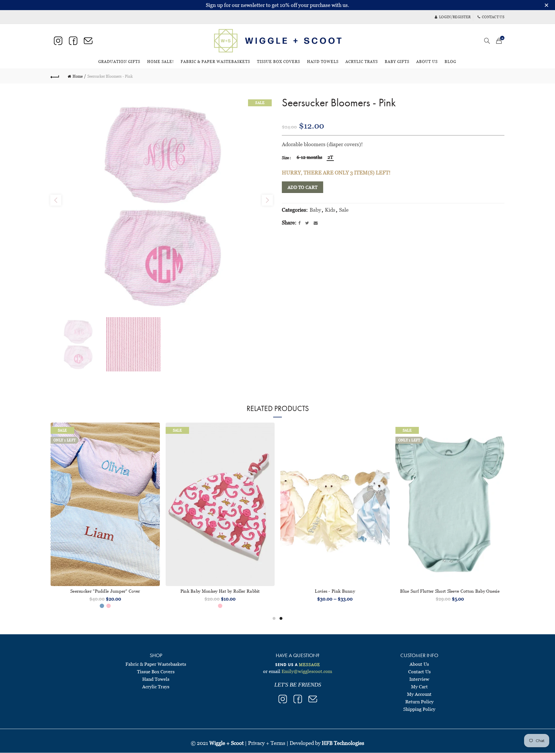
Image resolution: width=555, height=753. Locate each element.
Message (309, 664)
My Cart (419, 686)
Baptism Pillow (220, 591)
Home (78, 76)
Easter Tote (450, 591)
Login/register (455, 17)
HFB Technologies (343, 743)
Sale (344, 210)
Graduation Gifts (119, 61)
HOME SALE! (162, 59)
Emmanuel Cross (105, 591)
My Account (419, 694)
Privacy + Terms (266, 743)
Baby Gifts (397, 61)
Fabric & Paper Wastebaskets (215, 61)
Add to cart (302, 187)
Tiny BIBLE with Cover (335, 591)
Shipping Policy (419, 709)
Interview (419, 679)
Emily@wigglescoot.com (307, 671)
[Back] (55, 76)
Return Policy (419, 701)
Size (285, 157)
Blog (450, 61)
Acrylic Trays (361, 61)
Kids (330, 210)
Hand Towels (322, 61)
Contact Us (419, 671)
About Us (427, 61)
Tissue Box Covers (278, 61)
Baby (315, 210)
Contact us (493, 17)
